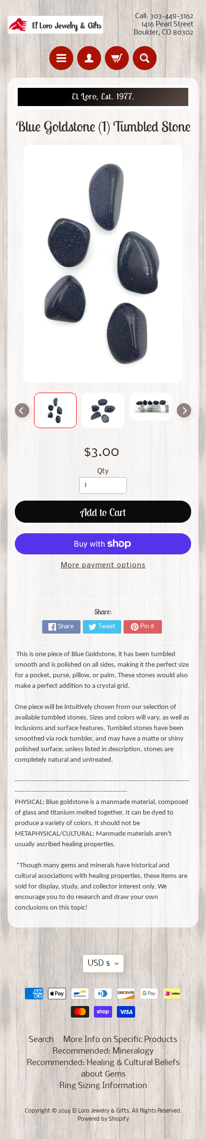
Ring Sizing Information (103, 1086)
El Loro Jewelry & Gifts (100, 1111)
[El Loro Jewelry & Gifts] (55, 25)
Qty (103, 471)
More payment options (103, 565)
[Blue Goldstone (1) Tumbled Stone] (55, 410)
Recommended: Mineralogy (103, 1051)
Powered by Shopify (103, 1119)
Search (41, 1039)
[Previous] (22, 410)
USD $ (99, 963)
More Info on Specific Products (120, 1039)
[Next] (184, 410)
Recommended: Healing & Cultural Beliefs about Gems (103, 1068)
